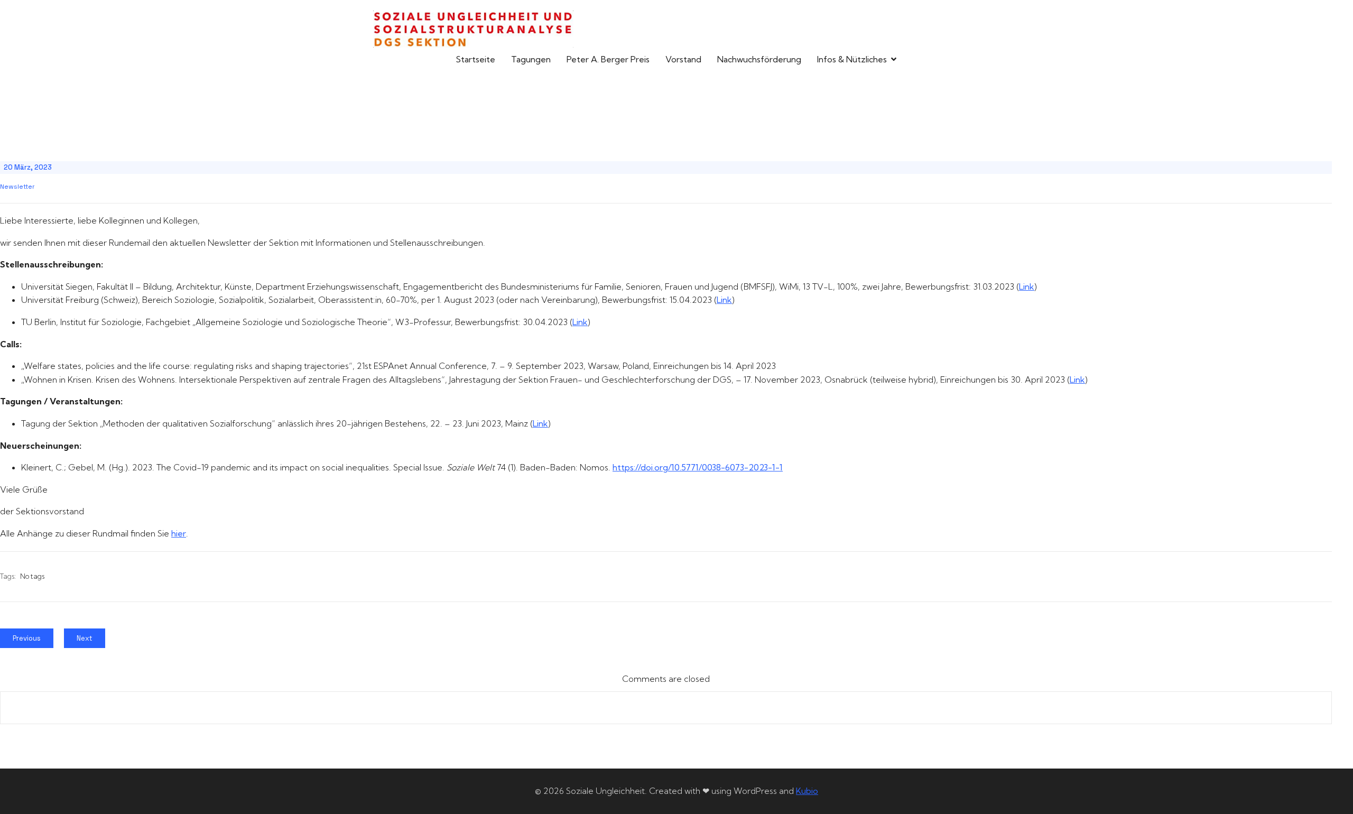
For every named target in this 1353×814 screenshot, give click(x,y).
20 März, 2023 (28, 167)
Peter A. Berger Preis (608, 59)
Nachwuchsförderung (759, 59)
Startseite (475, 59)
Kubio (807, 790)
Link (1026, 286)
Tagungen (531, 59)
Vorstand (683, 59)
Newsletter (17, 186)
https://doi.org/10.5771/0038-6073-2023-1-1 (698, 467)
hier (178, 533)
